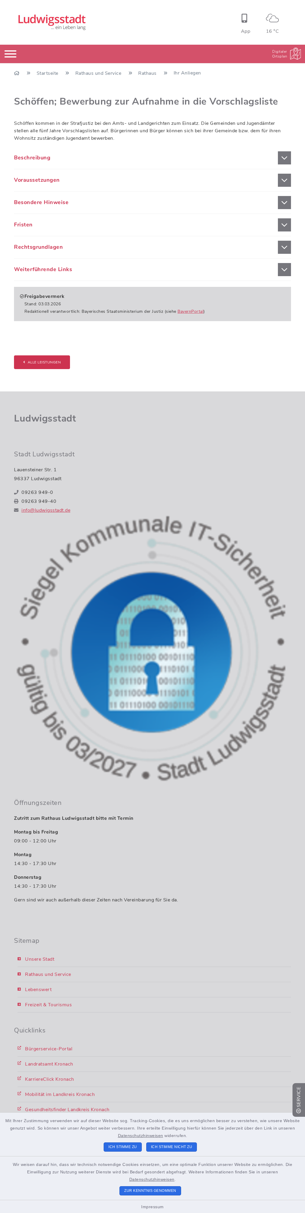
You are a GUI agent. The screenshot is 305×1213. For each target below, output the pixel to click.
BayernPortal (190, 311)
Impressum (152, 1206)
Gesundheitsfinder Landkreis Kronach (67, 1109)
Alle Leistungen (44, 362)
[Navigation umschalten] (10, 54)
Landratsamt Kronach (49, 1064)
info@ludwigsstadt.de (45, 510)
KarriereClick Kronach (49, 1079)
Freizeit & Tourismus (48, 1004)
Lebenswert (38, 989)
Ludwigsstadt (45, 418)
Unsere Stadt (39, 959)
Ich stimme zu (122, 1147)
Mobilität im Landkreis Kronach (60, 1094)
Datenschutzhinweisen (140, 1135)
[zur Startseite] (51, 22)
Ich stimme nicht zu (171, 1147)
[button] (152, 158)
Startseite (48, 73)
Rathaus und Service (99, 73)
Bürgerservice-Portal (48, 1049)
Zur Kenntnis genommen (150, 1191)
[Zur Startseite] (17, 73)
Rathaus (148, 73)
